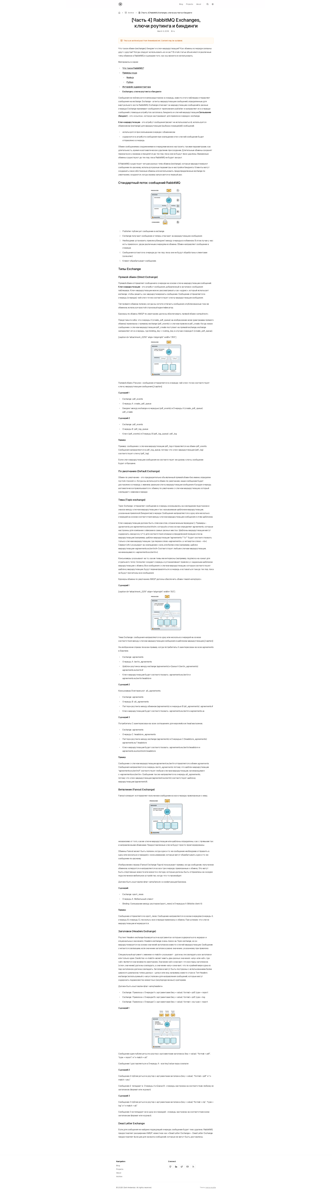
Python (130, 82)
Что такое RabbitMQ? (133, 68)
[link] (165, 12)
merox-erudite (210, 1187)
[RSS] (193, 1166)
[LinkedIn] (176, 1166)
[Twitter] (181, 1166)
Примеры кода (129, 73)
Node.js (130, 77)
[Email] (187, 1166)
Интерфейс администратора (136, 87)
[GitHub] (170, 1166)
